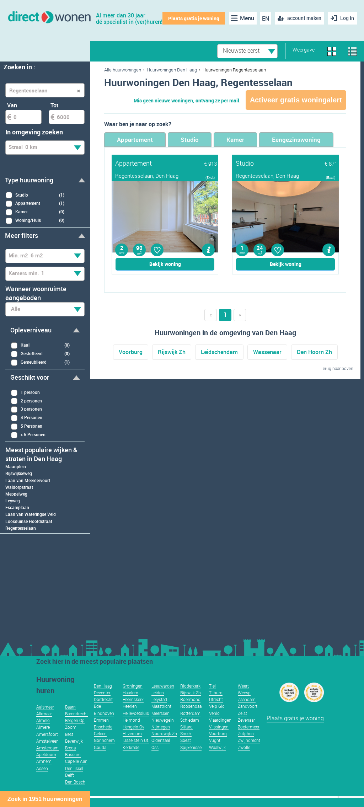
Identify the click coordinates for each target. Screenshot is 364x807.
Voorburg (131, 352)
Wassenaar (267, 352)
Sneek (186, 733)
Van (12, 105)
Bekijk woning (165, 264)
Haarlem (130, 692)
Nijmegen (160, 726)
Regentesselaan (20, 528)
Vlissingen (219, 726)
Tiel (212, 686)
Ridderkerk (190, 686)
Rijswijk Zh (172, 352)
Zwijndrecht (249, 740)
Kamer (235, 139)
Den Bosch (75, 782)
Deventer (102, 692)
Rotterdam (190, 713)
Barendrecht (76, 713)
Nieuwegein (162, 720)
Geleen (100, 733)
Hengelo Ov (133, 726)
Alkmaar (44, 713)
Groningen (133, 686)
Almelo (43, 720)
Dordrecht (103, 699)
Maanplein (15, 466)
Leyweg (12, 500)
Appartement (135, 139)
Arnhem (44, 761)
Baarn (70, 707)
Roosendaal (191, 706)
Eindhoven (104, 713)
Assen (42, 768)
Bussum (73, 754)
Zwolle (244, 747)
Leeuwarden (162, 686)
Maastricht (161, 706)
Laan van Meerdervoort (27, 480)
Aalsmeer (45, 707)
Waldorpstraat (19, 487)
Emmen (101, 720)
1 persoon (30, 392)
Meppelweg (16, 494)
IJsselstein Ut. (136, 740)
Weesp (244, 692)
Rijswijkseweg (18, 473)
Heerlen (130, 706)
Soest (185, 740)
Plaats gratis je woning (193, 18)
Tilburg (216, 692)
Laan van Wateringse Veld (30, 514)
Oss (155, 747)
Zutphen (246, 733)
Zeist (242, 713)
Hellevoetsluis (136, 713)
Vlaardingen (220, 720)
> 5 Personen (33, 434)
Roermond (190, 699)
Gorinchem (104, 740)
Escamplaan (17, 507)
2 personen (31, 401)
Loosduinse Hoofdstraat (28, 521)
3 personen (31, 409)
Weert (243, 686)
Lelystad (159, 699)
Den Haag (103, 686)
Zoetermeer (248, 726)
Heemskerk (133, 699)
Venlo (214, 713)
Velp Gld (217, 706)
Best (69, 734)
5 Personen (31, 426)
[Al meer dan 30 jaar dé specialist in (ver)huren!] (48, 16)
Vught (214, 740)
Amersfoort (47, 734)
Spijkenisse (191, 747)
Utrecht (216, 699)
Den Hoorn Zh (314, 352)
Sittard (186, 726)
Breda (70, 747)
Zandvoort (247, 706)
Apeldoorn (46, 754)
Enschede (103, 726)
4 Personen (31, 417)
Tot (54, 105)
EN (265, 18)
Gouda (100, 747)
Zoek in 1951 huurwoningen (44, 799)
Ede (97, 706)
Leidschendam (219, 352)
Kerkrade (131, 747)
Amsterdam (47, 747)
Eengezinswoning (296, 139)
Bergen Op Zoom (75, 723)
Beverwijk (74, 741)
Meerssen (160, 713)
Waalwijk (217, 747)
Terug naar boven (337, 368)
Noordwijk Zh (164, 733)
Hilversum (132, 733)
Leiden (157, 692)
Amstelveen (47, 741)
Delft (69, 775)
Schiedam (189, 720)
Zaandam (247, 699)
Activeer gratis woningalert (296, 100)
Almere (43, 727)
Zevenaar (246, 720)
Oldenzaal (160, 740)
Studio (190, 139)
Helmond (131, 720)
